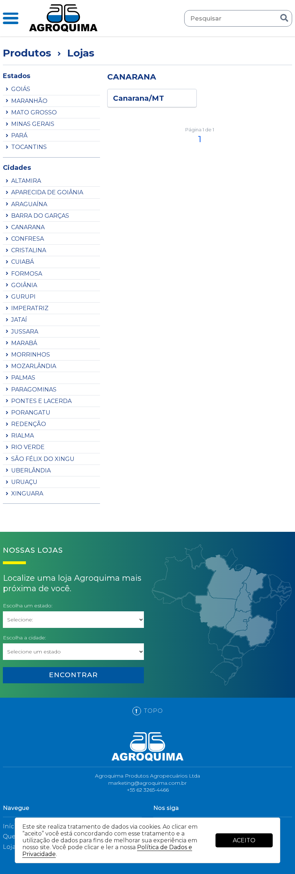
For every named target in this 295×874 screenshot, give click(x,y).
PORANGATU (30, 412)
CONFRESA (27, 238)
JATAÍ (19, 319)
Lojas (11, 846)
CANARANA (28, 227)
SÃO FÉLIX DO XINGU (42, 459)
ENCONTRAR (73, 675)
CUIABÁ (22, 261)
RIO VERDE (28, 447)
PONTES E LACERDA (41, 401)
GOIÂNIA (24, 285)
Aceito (244, 840)
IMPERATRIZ (30, 308)
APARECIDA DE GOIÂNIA (47, 192)
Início (11, 826)
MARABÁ (24, 343)
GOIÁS (20, 89)
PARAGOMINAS (33, 389)
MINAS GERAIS (32, 124)
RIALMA (22, 435)
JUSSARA (24, 331)
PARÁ (19, 135)
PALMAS (23, 377)
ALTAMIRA (26, 180)
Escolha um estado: (28, 605)
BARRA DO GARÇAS (40, 215)
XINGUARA (27, 493)
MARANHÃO (29, 101)
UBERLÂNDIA (31, 470)
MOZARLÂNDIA (33, 366)
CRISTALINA (28, 250)
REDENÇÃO (28, 424)
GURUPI (23, 296)
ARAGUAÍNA (29, 204)
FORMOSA (26, 273)
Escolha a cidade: (24, 637)
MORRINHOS (30, 354)
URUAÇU (24, 482)
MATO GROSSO (34, 112)
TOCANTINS (29, 147)
